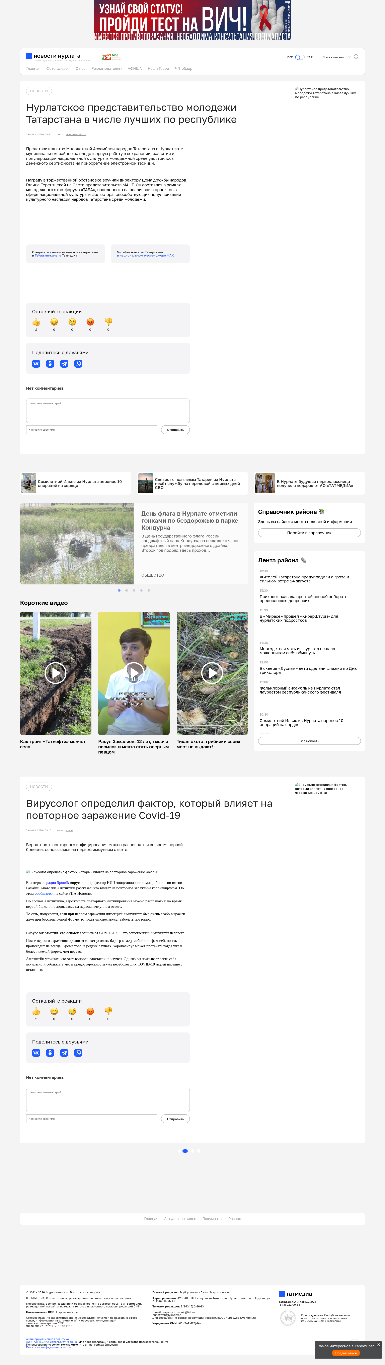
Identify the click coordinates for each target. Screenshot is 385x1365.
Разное (234, 1218)
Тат (310, 57)
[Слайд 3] (134, 590)
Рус (290, 57)
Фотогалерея (58, 68)
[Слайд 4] (141, 590)
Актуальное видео (180, 1218)
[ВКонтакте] (36, 364)
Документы (212, 1218)
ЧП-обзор (183, 68)
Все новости (309, 741)
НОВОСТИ (39, 91)
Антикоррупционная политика (47, 1339)
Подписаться (346, 1353)
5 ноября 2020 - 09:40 (38, 134)
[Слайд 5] (149, 590)
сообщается (44, 893)
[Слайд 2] (126, 590)
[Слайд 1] (119, 590)
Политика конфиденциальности (48, 1347)
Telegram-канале (48, 255)
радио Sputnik (57, 882)
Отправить (175, 430)
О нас (80, 68)
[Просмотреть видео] (56, 673)
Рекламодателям (106, 68)
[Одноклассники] (50, 364)
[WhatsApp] (78, 364)
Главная (33, 68)
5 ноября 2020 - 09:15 (38, 830)
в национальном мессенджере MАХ (145, 255)
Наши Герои (158, 68)
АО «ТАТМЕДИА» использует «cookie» (52, 1341)
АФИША (135, 68)
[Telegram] (64, 364)
